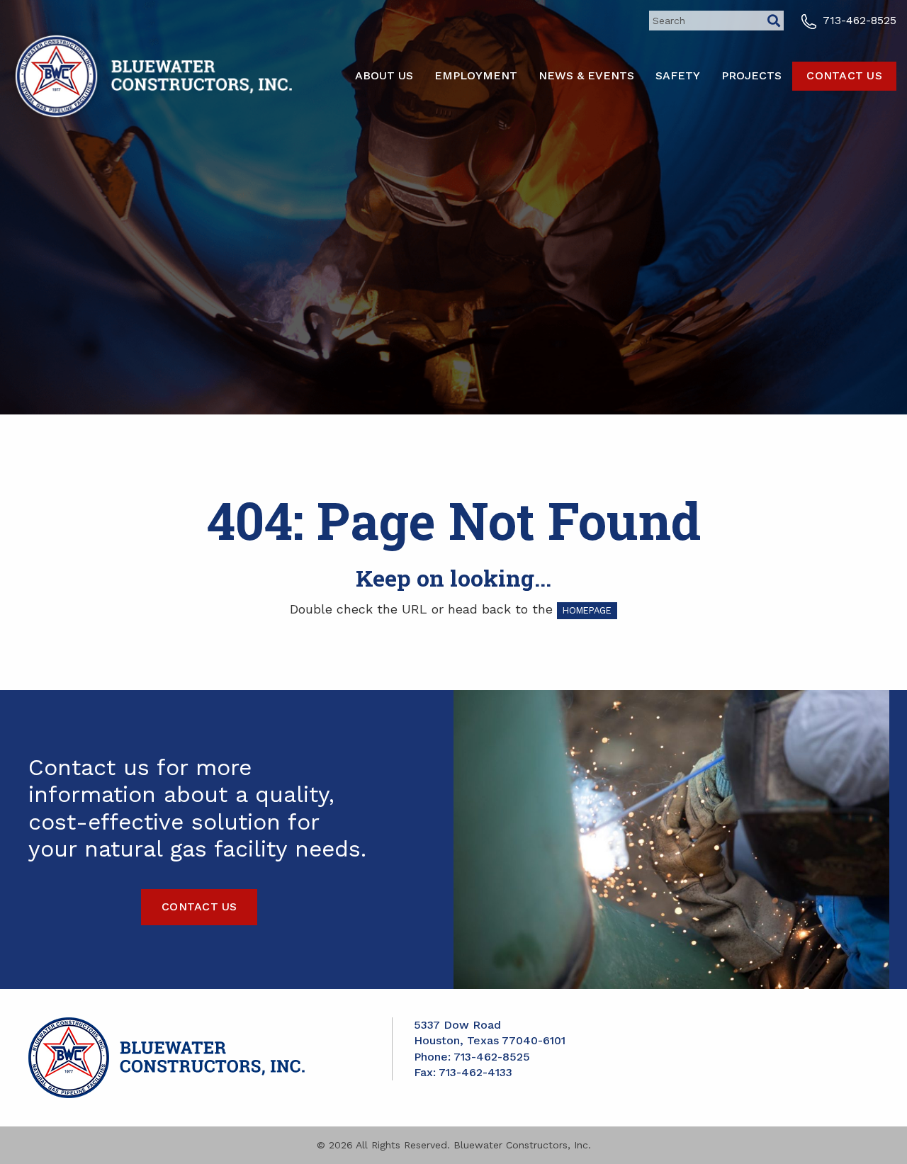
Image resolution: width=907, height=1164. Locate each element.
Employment (475, 75)
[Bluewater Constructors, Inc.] (151, 74)
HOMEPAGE (587, 610)
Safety (677, 75)
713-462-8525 (858, 20)
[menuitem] (384, 76)
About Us (384, 75)
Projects (751, 75)
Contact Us (844, 75)
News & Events (586, 75)
